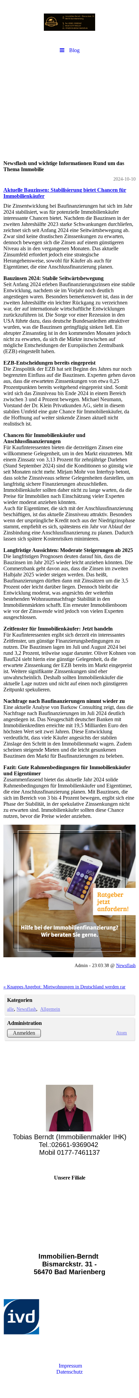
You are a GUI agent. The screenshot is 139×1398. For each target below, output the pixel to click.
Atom (121, 1032)
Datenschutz (69, 1372)
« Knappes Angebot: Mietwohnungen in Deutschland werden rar (64, 986)
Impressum (69, 1366)
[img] (69, 22)
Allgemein (50, 1009)
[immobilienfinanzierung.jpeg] (69, 891)
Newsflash (126, 965)
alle (10, 1009)
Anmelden (24, 1033)
